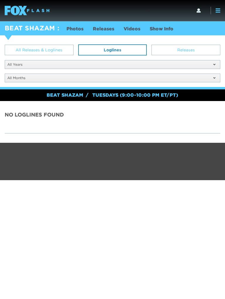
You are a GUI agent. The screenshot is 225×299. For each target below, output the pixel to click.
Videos (132, 29)
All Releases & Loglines (39, 50)
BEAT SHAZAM (30, 28)
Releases (103, 29)
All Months (16, 78)
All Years (15, 64)
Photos (75, 29)
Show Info (161, 29)
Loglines (112, 50)
